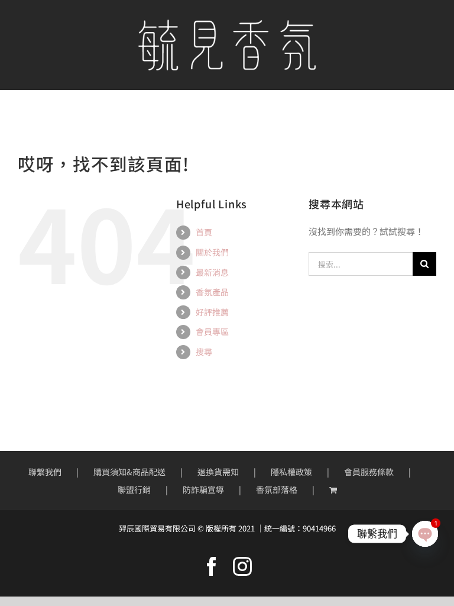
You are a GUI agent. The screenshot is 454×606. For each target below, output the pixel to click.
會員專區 (212, 331)
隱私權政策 (291, 472)
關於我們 (212, 252)
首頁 (204, 232)
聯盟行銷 (134, 489)
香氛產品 (212, 292)
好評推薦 (212, 312)
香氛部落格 (276, 489)
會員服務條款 (369, 472)
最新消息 (212, 272)
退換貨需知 (218, 472)
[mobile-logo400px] (227, 24)
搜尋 (204, 351)
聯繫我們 (44, 472)
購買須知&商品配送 (129, 472)
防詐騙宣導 (203, 489)
